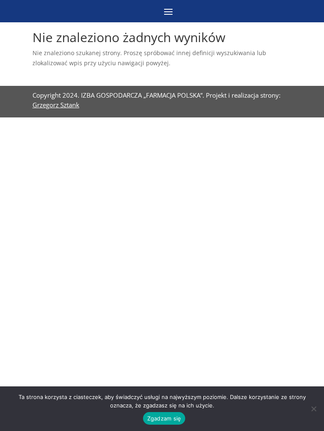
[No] (313, 408)
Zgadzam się (164, 418)
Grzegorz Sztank (55, 105)
